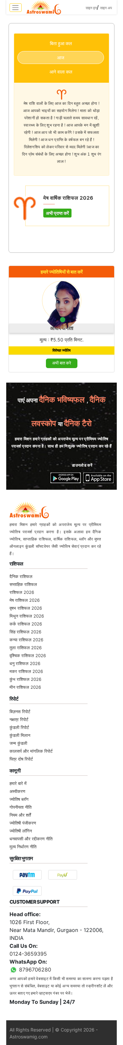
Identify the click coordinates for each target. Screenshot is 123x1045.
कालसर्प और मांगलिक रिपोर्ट (31, 751)
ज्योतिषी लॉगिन (21, 830)
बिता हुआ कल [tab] (61, 43)
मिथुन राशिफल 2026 (27, 616)
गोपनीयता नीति (20, 807)
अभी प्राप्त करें (57, 213)
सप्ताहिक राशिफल (23, 584)
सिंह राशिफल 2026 (25, 631)
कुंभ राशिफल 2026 (25, 679)
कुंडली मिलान (20, 735)
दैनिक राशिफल (21, 576)
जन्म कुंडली (18, 743)
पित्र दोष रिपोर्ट (21, 759)
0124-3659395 (28, 953)
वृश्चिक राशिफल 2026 (28, 655)
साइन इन (91, 8)
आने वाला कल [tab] (61, 71)
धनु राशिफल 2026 (25, 663)
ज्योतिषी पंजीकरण (23, 823)
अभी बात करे (61, 363)
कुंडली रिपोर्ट (19, 727)
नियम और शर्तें (20, 815)
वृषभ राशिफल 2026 (26, 608)
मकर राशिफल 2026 (26, 671)
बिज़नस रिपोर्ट (20, 711)
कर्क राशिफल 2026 (26, 623)
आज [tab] (60, 57)
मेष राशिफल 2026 (25, 600)
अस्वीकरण (17, 791)
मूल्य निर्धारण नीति (23, 846)
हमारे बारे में (18, 783)
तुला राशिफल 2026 (26, 647)
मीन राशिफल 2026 (25, 687)
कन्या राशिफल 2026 (26, 639)
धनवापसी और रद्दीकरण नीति (31, 838)
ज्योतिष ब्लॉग (19, 799)
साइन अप (106, 8)
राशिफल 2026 (22, 592)
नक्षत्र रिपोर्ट (19, 719)
